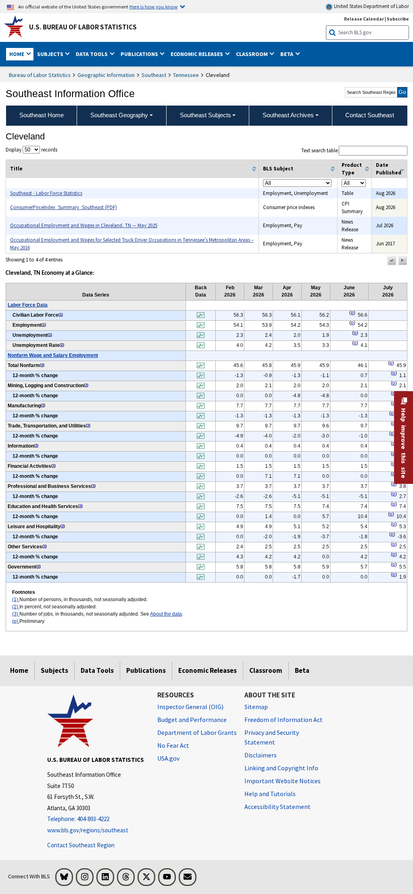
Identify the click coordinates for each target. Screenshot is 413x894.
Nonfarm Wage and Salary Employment (53, 355)
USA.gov (168, 758)
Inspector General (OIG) (190, 707)
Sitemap (256, 707)
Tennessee (186, 75)
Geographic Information (106, 75)
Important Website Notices (282, 781)
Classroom (265, 670)
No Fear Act (173, 745)
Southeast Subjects (205, 115)
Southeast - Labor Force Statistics (46, 193)
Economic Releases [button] (197, 54)
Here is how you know (153, 6)
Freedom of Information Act (283, 720)
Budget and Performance (192, 720)
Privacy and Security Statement (271, 737)
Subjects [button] (51, 54)
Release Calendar (364, 19)
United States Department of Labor (371, 6)
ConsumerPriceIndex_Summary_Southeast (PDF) (63, 207)
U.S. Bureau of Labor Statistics (83, 27)
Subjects (54, 670)
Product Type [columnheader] (352, 169)
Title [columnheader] (16, 168)
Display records (31, 149)
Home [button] (17, 54)
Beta (302, 670)
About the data (166, 614)
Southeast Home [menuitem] (41, 115)
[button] (391, 261)
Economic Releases (207, 670)
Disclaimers (260, 755)
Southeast (154, 75)
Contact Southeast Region (81, 845)
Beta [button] (287, 54)
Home (19, 670)
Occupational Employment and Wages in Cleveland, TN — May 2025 (83, 225)
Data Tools (97, 670)
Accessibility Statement (277, 807)
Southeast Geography (119, 115)
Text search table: (320, 150)
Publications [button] (140, 54)
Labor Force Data (28, 305)
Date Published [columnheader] (388, 169)
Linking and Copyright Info (281, 768)
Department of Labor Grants (197, 732)
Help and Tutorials (270, 794)
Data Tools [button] (92, 54)
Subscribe (398, 19)
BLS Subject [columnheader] (278, 168)
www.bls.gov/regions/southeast (87, 830)
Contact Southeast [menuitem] (369, 115)
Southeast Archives (288, 115)
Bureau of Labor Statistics (40, 75)
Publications (146, 670)
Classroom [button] (252, 54)
